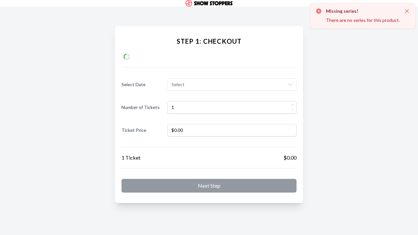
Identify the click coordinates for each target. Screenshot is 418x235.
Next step (209, 185)
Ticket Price (133, 130)
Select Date (133, 84)
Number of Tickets (140, 107)
